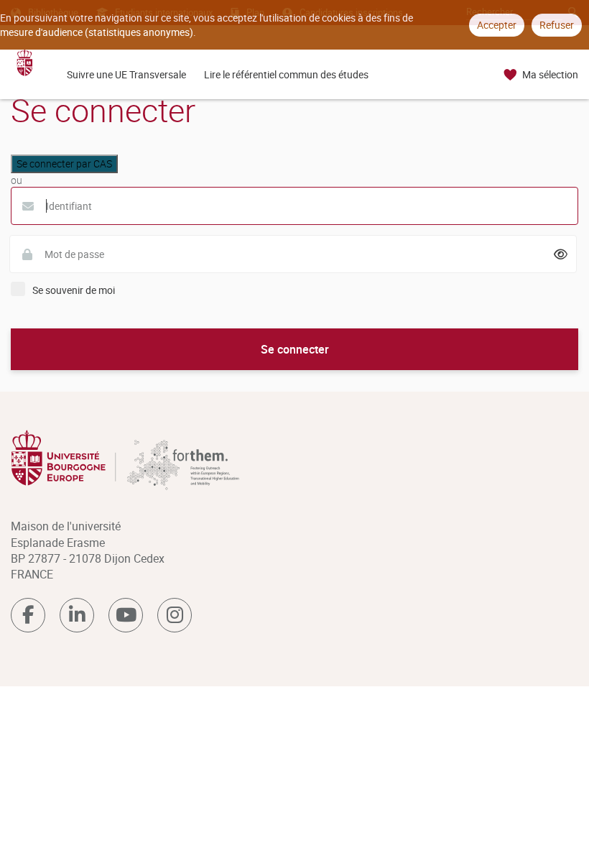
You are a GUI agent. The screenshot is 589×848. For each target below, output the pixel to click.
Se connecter (295, 349)
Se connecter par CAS (64, 163)
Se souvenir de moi (73, 290)
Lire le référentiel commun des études (286, 74)
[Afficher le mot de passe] (561, 254)
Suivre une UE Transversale (126, 74)
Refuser (556, 25)
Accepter (496, 25)
